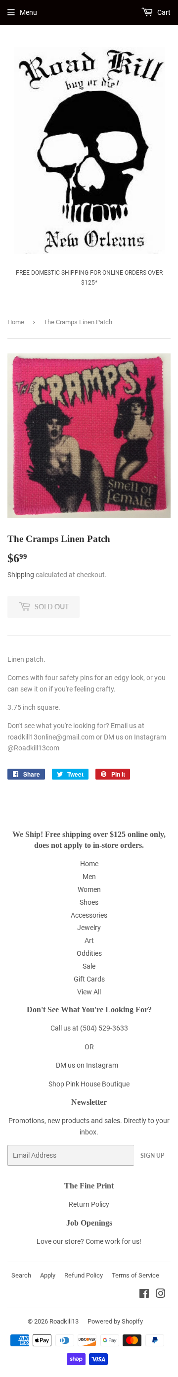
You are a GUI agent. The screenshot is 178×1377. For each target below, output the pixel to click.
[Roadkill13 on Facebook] (144, 1295)
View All (89, 992)
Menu (28, 12)
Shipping (20, 575)
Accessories (89, 915)
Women (89, 889)
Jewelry (89, 928)
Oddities (89, 953)
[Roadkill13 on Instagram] (161, 1295)
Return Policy (89, 1204)
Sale (89, 966)
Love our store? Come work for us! (89, 1241)
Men (89, 877)
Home (15, 322)
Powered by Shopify (115, 1321)
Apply (47, 1275)
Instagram (102, 1065)
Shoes (89, 902)
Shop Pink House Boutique (89, 1084)
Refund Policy (83, 1275)
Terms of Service (135, 1275)
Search (21, 1275)
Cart (163, 12)
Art (89, 940)
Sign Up (152, 1155)
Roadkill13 (64, 1321)
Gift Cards (89, 979)
